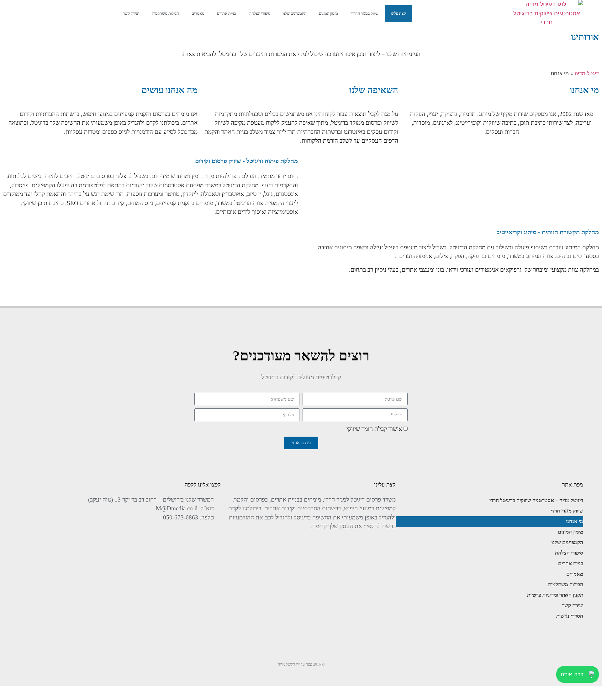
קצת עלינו (398, 13)
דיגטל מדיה (587, 73)
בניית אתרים (226, 13)
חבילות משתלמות (165, 13)
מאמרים (198, 13)
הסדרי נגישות (569, 616)
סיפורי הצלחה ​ (259, 13)
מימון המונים (328, 13)
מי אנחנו (574, 521)
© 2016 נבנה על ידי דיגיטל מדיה (301, 664)
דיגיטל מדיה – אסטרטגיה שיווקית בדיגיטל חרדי (536, 500)
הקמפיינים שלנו (294, 13)
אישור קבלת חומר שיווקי (374, 428)
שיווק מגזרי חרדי (567, 511)
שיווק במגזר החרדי (364, 13)
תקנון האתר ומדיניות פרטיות (555, 595)
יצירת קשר (131, 13)
